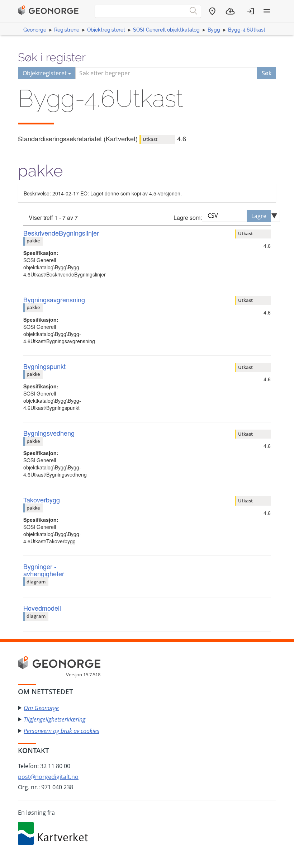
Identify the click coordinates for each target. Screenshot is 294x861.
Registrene (66, 30)
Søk (266, 73)
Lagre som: (188, 217)
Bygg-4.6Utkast (246, 30)
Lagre (258, 216)
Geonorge (34, 30)
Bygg (214, 30)
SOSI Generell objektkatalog (166, 30)
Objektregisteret (106, 30)
